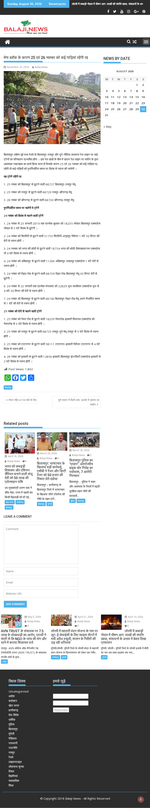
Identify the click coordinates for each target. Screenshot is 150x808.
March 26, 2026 (48, 453)
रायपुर (4, 661)
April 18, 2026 (15, 456)
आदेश (12, 696)
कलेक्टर (13, 701)
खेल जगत (9, 502)
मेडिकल (13, 738)
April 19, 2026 (135, 616)
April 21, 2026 (85, 616)
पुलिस (73, 500)
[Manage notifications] (141, 799)
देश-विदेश (14, 715)
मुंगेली (50, 503)
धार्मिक (12, 719)
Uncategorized (19, 691)
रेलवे (11, 757)
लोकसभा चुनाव (16, 766)
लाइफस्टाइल (15, 762)
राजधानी (13, 743)
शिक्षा (11, 785)
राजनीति (13, 748)
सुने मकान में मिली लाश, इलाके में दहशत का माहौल (78, 402)
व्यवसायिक (14, 781)
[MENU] (146, 41)
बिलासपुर (8, 387)
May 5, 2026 (34, 616)
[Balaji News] (7, 41)
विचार (11, 771)
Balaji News (41, 67)
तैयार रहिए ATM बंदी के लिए (23, 400)
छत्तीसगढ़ (20, 502)
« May (108, 126)
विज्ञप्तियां (13, 776)
